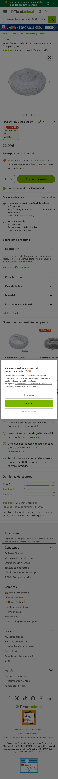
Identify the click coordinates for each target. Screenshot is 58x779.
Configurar (29, 395)
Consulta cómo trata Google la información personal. (28, 385)
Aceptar (29, 403)
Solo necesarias (29, 411)
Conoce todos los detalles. (27, 383)
